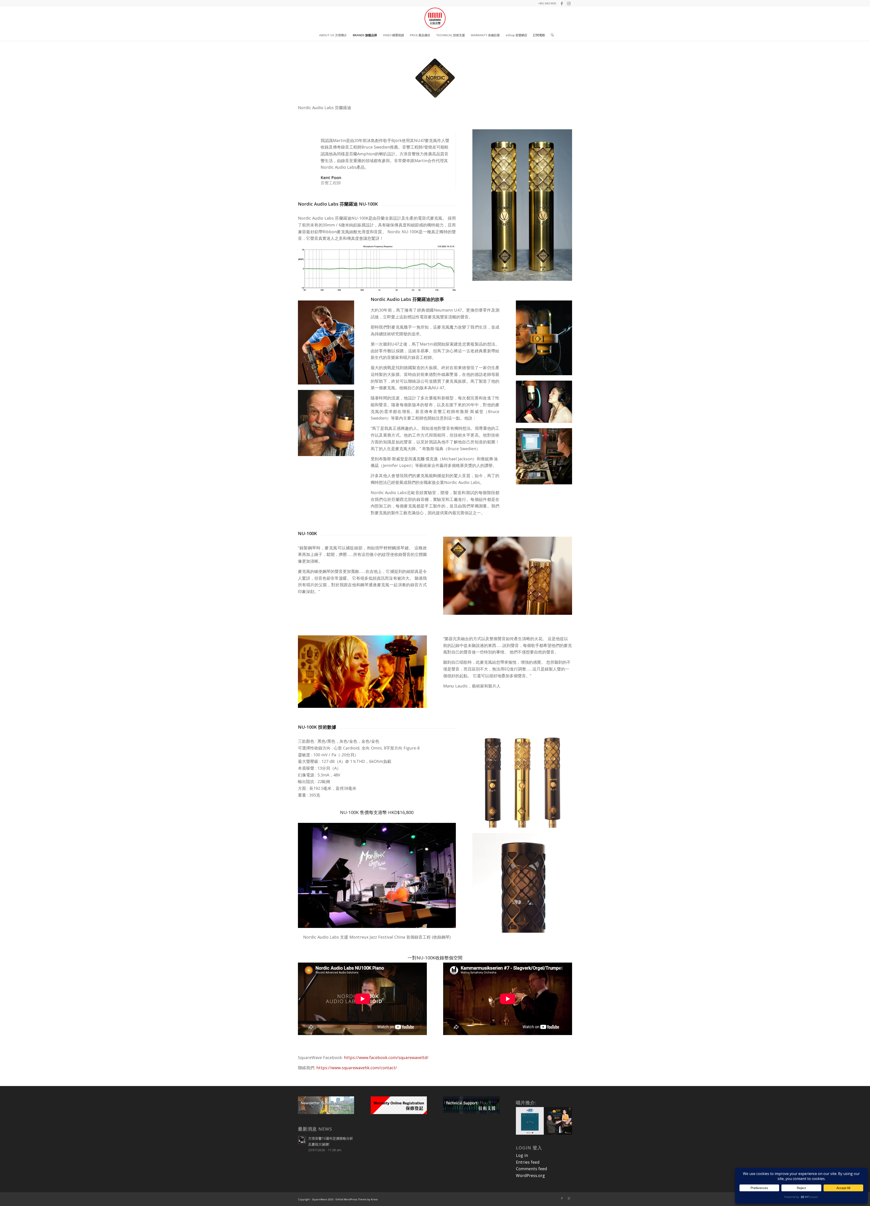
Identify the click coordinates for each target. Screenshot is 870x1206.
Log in (522, 1155)
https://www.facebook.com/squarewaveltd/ (386, 1057)
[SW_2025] (435, 18)
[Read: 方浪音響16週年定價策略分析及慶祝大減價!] (302, 1140)
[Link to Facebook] (561, 3)
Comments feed (531, 1168)
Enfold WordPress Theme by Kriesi (357, 1199)
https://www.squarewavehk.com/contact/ (356, 1067)
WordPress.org (530, 1175)
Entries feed (527, 1162)
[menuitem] (333, 35)
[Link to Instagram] (568, 3)
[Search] (551, 35)
